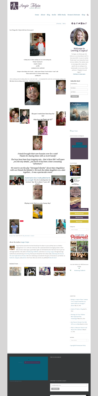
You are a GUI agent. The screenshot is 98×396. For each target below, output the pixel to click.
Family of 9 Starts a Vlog (77, 309)
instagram (16, 257)
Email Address (74, 83)
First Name (73, 87)
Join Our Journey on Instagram (80, 146)
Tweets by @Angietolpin (16, 381)
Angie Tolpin (13, 235)
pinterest (24, 257)
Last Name (73, 91)
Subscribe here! (53, 257)
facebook (12, 257)
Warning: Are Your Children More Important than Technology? (78, 316)
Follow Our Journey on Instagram (33, 362)
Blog (23, 235)
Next (64, 23)
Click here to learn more (79, 74)
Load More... (79, 143)
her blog (27, 253)
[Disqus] (38, 294)
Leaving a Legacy (50, 251)
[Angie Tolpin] (74, 131)
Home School (27, 235)
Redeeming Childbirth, (33, 251)
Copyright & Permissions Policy (78, 345)
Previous (59, 23)
